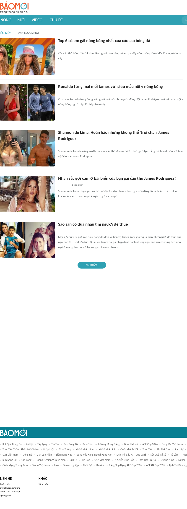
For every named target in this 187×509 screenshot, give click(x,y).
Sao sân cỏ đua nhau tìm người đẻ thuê (93, 224)
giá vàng (26, 460)
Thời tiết (148, 449)
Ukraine (100, 465)
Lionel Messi (131, 444)
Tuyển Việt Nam (41, 465)
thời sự (87, 465)
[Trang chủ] (14, 7)
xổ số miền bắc (107, 449)
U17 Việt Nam (102, 460)
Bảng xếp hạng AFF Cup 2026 (125, 465)
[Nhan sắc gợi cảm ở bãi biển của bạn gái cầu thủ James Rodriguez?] (27, 194)
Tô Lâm (175, 455)
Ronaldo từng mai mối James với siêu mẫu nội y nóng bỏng (110, 87)
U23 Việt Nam (10, 455)
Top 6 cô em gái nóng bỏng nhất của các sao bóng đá (104, 41)
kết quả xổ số (158, 455)
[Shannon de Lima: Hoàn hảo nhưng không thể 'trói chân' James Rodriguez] (27, 148)
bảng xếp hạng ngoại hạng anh (94, 455)
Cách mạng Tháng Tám (15, 465)
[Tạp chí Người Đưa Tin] (61, 47)
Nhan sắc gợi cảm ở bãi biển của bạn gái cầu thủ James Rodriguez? (117, 179)
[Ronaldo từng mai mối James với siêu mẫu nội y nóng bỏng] (27, 102)
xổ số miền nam (85, 449)
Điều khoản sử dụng (10, 488)
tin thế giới (164, 449)
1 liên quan (77, 185)
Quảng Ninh (167, 460)
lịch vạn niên (44, 455)
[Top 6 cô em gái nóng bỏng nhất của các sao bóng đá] (27, 56)
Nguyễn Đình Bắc (124, 460)
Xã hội (29, 444)
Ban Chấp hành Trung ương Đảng (101, 444)
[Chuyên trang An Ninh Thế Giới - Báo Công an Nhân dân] (60, 231)
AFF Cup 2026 (150, 444)
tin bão (86, 460)
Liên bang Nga (64, 455)
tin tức (55, 444)
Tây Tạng (42, 444)
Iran (56, 465)
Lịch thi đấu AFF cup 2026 (131, 455)
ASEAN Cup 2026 (155, 465)
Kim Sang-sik (10, 460)
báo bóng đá (71, 444)
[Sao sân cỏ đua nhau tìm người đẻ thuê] (27, 240)
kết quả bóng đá (12, 444)
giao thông (65, 449)
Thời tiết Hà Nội (147, 460)
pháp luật (48, 449)
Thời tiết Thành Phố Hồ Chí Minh (21, 449)
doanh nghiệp (71, 465)
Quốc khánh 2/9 (129, 449)
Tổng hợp (43, 484)
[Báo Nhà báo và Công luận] (63, 185)
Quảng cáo (5, 495)
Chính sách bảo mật (10, 492)
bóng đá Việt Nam (172, 444)
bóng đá (27, 455)
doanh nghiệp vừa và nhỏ (50, 460)
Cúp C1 (73, 460)
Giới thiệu (5, 484)
